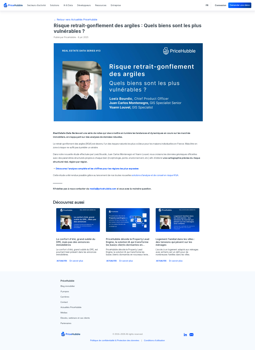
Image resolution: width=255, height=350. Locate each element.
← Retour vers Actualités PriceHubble (75, 19)
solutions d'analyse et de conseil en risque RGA (155, 175)
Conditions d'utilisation (154, 340)
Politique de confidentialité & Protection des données (114, 340)
